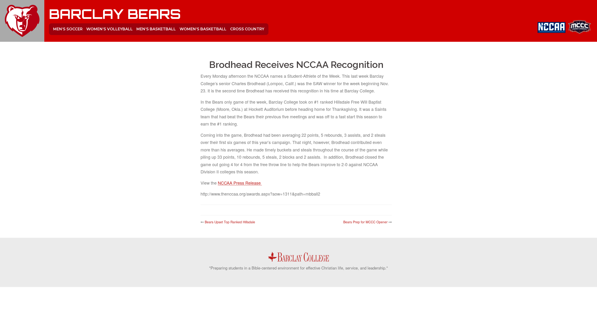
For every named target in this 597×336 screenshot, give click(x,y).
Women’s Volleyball (109, 29)
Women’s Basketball (203, 29)
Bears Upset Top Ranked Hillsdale (230, 222)
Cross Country (247, 29)
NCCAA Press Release (240, 183)
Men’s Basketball (156, 29)
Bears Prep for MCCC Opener (365, 222)
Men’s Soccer (68, 29)
